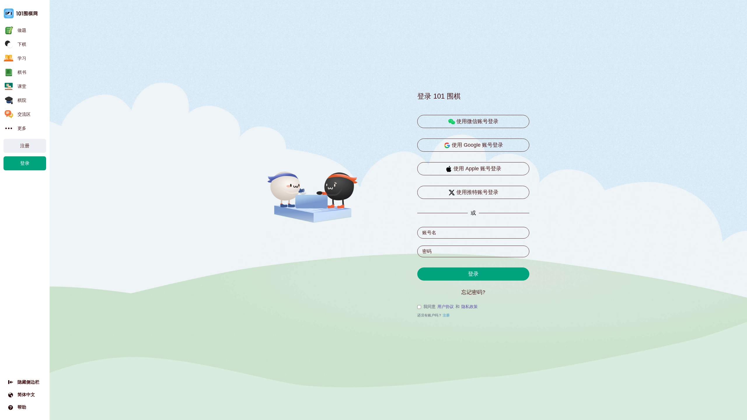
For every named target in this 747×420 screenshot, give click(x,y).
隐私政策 (469, 306)
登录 (24, 163)
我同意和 (450, 306)
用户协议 (445, 306)
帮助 (22, 407)
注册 (24, 145)
